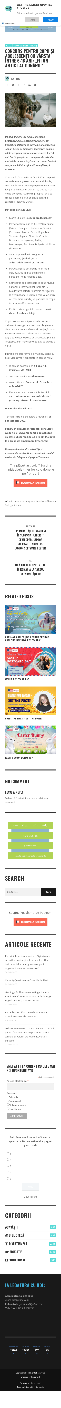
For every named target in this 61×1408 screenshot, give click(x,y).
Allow (51, 19)
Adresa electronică (18, 1081)
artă (10, 501)
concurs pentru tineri (31, 501)
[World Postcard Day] (25, 661)
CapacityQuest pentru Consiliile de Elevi (26, 980)
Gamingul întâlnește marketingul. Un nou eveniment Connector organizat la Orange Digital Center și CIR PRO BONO (28, 996)
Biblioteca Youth (17, 1105)
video (18, 505)
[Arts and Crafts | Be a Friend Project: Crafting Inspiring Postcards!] (25, 619)
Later (32, 19)
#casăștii (11, 1227)
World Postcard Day (17, 679)
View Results (30, 1196)
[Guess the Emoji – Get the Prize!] (25, 700)
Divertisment (15, 1109)
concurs (17, 501)
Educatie (15, 1252)
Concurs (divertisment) (25, 45)
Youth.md (15, 78)
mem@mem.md (35, 376)
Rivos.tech (35, 1377)
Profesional (15, 1101)
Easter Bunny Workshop (19, 757)
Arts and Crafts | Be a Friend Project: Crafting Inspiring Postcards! (27, 638)
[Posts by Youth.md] (7, 79)
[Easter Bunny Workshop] (25, 739)
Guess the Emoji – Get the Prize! (23, 718)
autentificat (23, 798)
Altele (9, 45)
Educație (13, 1097)
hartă (44, 501)
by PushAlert (10, 23)
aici (29, 408)
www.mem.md (27, 432)
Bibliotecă (16, 1235)
